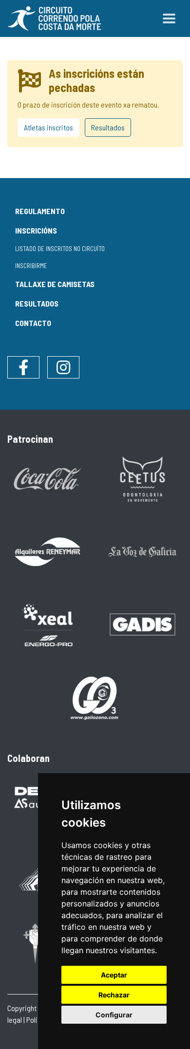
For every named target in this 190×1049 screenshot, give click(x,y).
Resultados (108, 127)
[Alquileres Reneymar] (47, 551)
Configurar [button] (114, 1015)
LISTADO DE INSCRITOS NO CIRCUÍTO (60, 249)
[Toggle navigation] (169, 18)
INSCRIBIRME (31, 266)
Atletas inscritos (48, 127)
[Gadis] (142, 623)
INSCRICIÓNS (36, 230)
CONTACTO (33, 322)
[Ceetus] (142, 478)
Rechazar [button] (114, 995)
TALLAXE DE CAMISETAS (55, 284)
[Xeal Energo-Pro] (47, 624)
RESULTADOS (36, 303)
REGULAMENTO (40, 211)
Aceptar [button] (114, 975)
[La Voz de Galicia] (142, 551)
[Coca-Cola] (47, 478)
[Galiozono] (95, 697)
